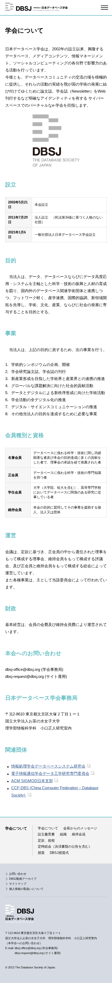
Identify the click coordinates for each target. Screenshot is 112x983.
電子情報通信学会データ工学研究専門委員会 (50, 773)
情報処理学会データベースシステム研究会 (48, 766)
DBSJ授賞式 (59, 853)
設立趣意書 (46, 834)
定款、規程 (46, 840)
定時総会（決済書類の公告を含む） (65, 846)
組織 (63, 834)
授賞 (41, 853)
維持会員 (78, 834)
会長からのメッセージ (80, 828)
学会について (48, 828)
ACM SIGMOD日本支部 (32, 781)
